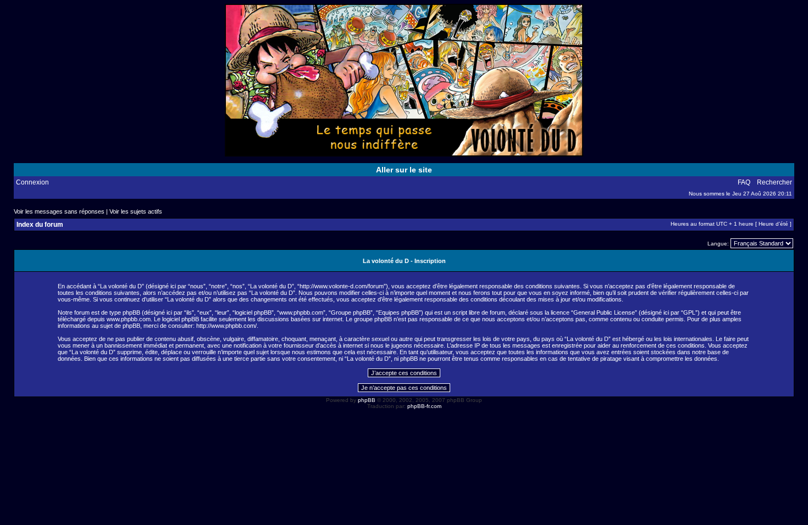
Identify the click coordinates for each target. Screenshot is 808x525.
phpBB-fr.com (424, 406)
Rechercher (774, 182)
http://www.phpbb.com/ (226, 325)
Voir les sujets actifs (135, 211)
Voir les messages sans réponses (59, 211)
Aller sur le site (404, 169)
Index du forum (39, 224)
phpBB (366, 400)
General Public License (604, 312)
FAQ (744, 182)
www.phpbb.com (129, 319)
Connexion (32, 182)
